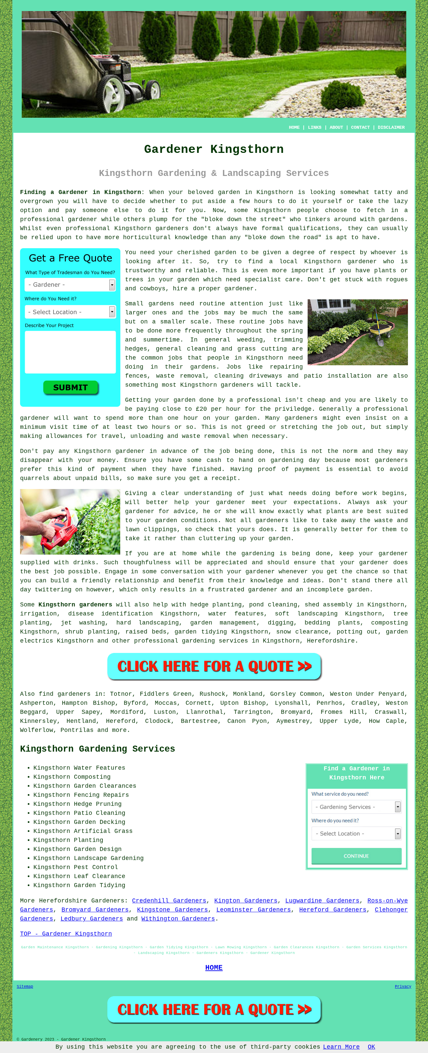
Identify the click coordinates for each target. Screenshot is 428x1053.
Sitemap (25, 986)
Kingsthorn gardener (340, 261)
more (119, 730)
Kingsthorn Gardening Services (97, 749)
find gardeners (65, 694)
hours (161, 427)
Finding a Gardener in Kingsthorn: (82, 192)
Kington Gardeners (246, 900)
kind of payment (97, 469)
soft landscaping (306, 613)
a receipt (220, 478)
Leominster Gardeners (253, 909)
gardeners (237, 385)
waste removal (181, 376)
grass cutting (262, 349)
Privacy (403, 986)
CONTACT (360, 127)
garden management (223, 622)
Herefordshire (331, 641)
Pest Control (96, 867)
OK (371, 1047)
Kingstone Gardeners (172, 909)
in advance (168, 451)
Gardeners (107, 900)
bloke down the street (243, 219)
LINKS (314, 127)
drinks (84, 562)
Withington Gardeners (178, 919)
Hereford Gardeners (332, 909)
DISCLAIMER (391, 127)
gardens (203, 367)
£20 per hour (218, 409)
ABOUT (336, 127)
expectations (316, 502)
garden (229, 192)
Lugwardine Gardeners (322, 900)
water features (236, 613)
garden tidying (201, 632)
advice (185, 511)
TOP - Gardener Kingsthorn (66, 934)
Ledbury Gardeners (92, 919)
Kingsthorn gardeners (75, 604)
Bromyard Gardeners (95, 909)
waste (191, 436)
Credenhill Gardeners (169, 900)
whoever (384, 252)
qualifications (313, 228)
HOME (294, 127)
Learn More (341, 1047)
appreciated (227, 562)
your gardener (251, 571)
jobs (211, 312)
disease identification (110, 613)
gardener (239, 288)
